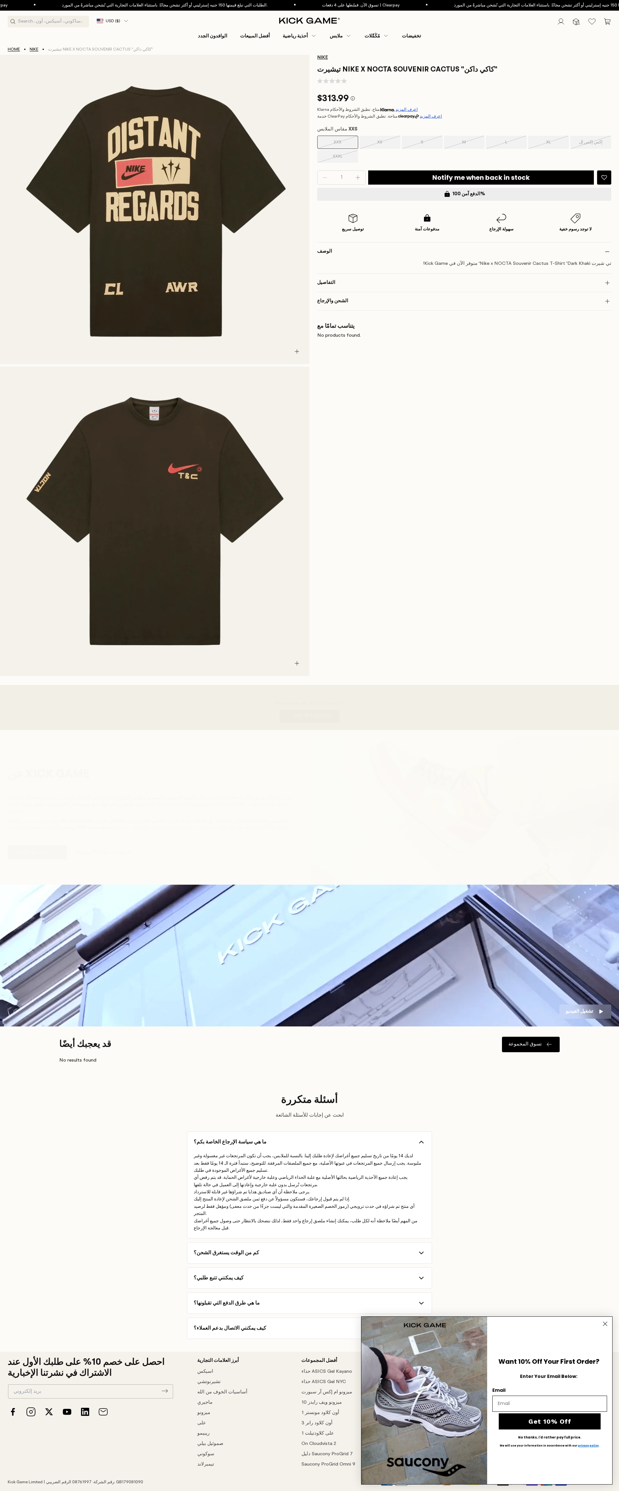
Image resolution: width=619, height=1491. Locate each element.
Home (14, 49)
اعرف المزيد (407, 110)
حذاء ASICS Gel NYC (323, 1382)
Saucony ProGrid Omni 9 (328, 1464)
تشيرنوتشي (209, 1382)
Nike (34, 49)
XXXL (341, 158)
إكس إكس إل (591, 144)
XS (384, 144)
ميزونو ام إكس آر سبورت (326, 1392)
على (201, 1423)
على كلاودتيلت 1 (317, 1433)
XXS (341, 144)
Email (499, 1390)
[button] (300, 36)
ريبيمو (203, 1433)
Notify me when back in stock (481, 177)
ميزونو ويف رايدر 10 (321, 1402)
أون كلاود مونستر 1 (320, 1412)
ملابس (336, 36)
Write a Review (316, 718)
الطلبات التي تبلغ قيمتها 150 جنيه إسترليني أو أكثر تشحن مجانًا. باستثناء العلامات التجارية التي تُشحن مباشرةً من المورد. (128, 5)
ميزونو (203, 1412)
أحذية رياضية (295, 36)
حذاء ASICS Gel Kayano (326, 1371)
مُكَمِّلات (372, 36)
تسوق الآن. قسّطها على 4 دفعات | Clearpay (323, 5)
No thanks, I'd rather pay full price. (549, 1437)
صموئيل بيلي (210, 1443)
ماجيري (204, 1402)
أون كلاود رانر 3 (316, 1423)
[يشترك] (164, 1391)
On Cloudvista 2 (318, 1443)
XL (553, 144)
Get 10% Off (549, 1421)
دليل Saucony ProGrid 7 (327, 1454)
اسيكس (205, 1371)
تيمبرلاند (205, 1464)
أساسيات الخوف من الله (222, 1392)
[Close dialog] (605, 1324)
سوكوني (205, 1454)
